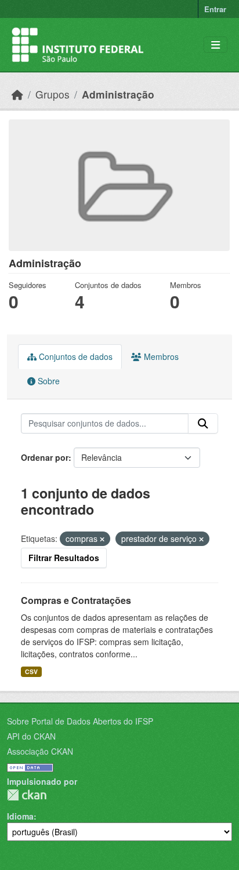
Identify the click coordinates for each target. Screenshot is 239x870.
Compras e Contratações (76, 600)
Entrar (215, 8)
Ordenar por (44, 457)
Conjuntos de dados (75, 356)
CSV (31, 671)
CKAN (26, 795)
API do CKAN (31, 736)
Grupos (52, 94)
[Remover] (102, 539)
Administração (118, 94)
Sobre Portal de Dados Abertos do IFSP (80, 721)
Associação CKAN (40, 751)
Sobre (47, 381)
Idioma (20, 816)
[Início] (17, 94)
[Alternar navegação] (215, 45)
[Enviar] (203, 423)
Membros (160, 356)
